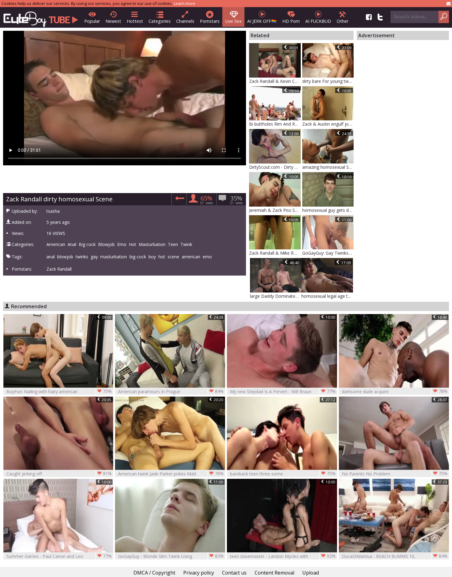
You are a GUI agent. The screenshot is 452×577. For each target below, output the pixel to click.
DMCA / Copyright (154, 572)
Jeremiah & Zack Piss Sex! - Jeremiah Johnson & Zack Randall (275, 210)
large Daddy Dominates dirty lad (276, 296)
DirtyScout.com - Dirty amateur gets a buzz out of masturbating (275, 167)
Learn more (184, 3)
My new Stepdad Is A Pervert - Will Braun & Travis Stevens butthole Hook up (282, 391)
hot (161, 257)
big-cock (137, 257)
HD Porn (291, 21)
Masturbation (152, 244)
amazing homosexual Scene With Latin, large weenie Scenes (328, 167)
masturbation (113, 257)
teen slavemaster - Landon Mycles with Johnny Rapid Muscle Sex (282, 556)
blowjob (65, 257)
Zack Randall (59, 269)
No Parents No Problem (394, 473)
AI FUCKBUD (318, 21)
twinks (82, 257)
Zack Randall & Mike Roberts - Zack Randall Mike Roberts (275, 253)
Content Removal (274, 572)
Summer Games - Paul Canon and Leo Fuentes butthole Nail (59, 556)
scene (173, 257)
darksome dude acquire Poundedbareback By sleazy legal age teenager (394, 391)
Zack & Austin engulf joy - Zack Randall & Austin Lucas (328, 124)
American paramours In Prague (171, 391)
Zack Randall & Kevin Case (275, 81)
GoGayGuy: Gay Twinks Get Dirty (328, 253)
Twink (186, 244)
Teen (173, 244)
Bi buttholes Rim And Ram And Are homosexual (275, 124)
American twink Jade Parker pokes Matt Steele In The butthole (171, 473)
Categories (160, 21)
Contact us (234, 572)
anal (50, 257)
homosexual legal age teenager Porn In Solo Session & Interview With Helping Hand (327, 296)
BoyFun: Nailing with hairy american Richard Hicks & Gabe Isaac (59, 391)
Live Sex (233, 21)
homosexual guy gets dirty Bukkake (328, 210)
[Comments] (178, 200)
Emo (121, 244)
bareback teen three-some (282, 473)
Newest (113, 21)
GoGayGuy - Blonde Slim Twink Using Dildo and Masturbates (171, 556)
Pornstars (210, 21)
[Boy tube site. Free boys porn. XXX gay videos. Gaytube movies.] (40, 17)
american (191, 257)
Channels (185, 21)
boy (152, 257)
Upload (310, 572)
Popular (92, 21)
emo (207, 257)
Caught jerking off (59, 473)
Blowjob (106, 244)
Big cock (87, 244)
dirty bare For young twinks (328, 81)
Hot (132, 244)
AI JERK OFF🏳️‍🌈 (262, 21)
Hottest (135, 21)
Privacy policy (198, 572)
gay (94, 257)
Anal (72, 244)
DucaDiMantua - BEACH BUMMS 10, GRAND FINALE (394, 556)
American (55, 244)
